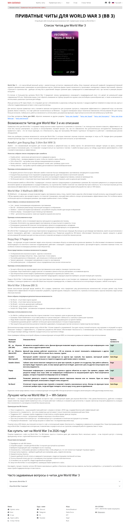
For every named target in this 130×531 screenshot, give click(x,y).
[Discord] (106, 3)
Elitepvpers (101, 512)
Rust (67, 521)
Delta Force (70, 512)
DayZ (67, 518)
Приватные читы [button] (55, 3)
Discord (42, 509)
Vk (40, 515)
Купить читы (40, 3)
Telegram (42, 512)
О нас (75, 3)
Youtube (42, 518)
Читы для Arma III (22, 118)
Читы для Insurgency (101, 116)
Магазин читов (14, 7)
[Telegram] (110, 3)
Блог (68, 3)
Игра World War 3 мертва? (19, 486)
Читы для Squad (86, 116)
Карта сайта (14, 518)
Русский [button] (118, 3)
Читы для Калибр (72, 116)
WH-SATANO (14, 2)
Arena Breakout (71, 509)
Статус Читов (86, 3)
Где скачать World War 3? (18, 481)
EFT (67, 515)
